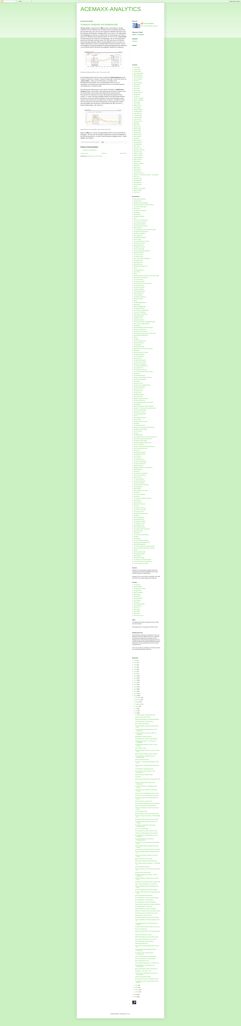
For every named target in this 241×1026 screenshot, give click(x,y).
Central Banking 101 (139, 270)
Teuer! (135, 268)
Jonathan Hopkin (138, 109)
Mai (136, 713)
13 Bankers (137, 471)
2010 (135, 695)
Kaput (135, 218)
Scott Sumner (137, 169)
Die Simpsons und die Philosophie (142, 559)
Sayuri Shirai (137, 167)
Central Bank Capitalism (140, 237)
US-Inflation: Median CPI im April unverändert (146, 819)
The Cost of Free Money (140, 312)
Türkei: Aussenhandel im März (143, 976)
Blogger (128, 1014)
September (138, 704)
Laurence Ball (137, 119)
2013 (135, 689)
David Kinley (137, 84)
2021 (135, 671)
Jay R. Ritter (137, 104)
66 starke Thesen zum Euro (141, 421)
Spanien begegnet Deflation (142, 866)
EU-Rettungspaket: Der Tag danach (144, 900)
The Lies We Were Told (140, 341)
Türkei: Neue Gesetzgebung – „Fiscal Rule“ (146, 884)
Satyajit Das (137, 165)
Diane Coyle (137, 90)
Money (135, 273)
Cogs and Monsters (139, 293)
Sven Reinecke (137, 182)
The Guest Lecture (138, 254)
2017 (135, 680)
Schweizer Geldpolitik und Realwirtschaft (99, 24)
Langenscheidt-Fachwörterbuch (142, 542)
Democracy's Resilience (140, 224)
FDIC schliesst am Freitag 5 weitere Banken (146, 738)
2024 (135, 665)
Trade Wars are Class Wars (141, 314)
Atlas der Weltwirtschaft (140, 306)
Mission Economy (138, 298)
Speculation (137, 381)
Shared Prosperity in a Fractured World (144, 204)
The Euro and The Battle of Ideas (142, 385)
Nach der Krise (137, 477)
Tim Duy (136, 186)
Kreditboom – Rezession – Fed (143, 971)
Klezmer (136, 550)
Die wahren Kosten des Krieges (142, 529)
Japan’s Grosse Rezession (142, 759)
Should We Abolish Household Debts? (143, 327)
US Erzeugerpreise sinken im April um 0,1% (146, 830)
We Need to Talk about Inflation (142, 251)
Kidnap (135, 337)
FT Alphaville (137, 585)
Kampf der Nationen (139, 289)
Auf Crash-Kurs (137, 458)
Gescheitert (137, 496)
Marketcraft (136, 350)
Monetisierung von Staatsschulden (144, 774)
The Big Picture (137, 590)
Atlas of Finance (138, 227)
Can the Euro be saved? (140, 362)
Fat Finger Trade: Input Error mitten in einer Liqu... (147, 926)
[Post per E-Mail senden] (102, 142)
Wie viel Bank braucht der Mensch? (143, 438)
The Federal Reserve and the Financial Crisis (145, 437)
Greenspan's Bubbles (139, 553)
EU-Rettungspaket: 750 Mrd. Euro (143, 906)
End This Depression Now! (140, 448)
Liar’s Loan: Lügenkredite (141, 828)
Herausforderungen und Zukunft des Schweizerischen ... (144, 839)
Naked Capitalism (138, 592)
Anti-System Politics (139, 316)
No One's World (138, 431)
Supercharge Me (138, 235)
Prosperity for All (138, 390)
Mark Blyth (136, 123)
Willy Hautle (137, 192)
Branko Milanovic (138, 75)
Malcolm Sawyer (138, 121)
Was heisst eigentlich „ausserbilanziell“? (145, 958)
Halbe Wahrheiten (138, 531)
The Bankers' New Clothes (140, 440)
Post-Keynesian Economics (141, 226)
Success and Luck (138, 383)
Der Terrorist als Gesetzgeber (141, 534)
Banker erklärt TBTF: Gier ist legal (143, 858)
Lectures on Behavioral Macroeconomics (144, 446)
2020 (135, 673)
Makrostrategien (138, 469)
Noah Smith (137, 611)
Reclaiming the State (139, 346)
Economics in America (139, 243)
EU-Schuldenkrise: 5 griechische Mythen (145, 902)
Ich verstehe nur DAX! (139, 523)
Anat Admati (137, 67)
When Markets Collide (139, 527)
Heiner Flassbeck (138, 92)
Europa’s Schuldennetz (141, 929)
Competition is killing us (140, 297)
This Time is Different (139, 483)
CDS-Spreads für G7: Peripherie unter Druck (146, 913)
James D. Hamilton (138, 98)
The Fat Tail (137, 492)
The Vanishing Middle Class (141, 366)
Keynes (136, 415)
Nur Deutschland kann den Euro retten (143, 402)
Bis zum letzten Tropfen (140, 552)
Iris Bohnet (136, 96)
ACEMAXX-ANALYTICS (110, 9)
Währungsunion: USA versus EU (143, 915)
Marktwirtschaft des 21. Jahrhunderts (143, 467)
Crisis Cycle (137, 208)
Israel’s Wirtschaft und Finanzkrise (144, 895)
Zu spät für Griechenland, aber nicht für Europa (147, 917)
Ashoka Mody (137, 71)
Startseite (104, 153)
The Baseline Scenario (139, 588)
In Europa (136, 506)
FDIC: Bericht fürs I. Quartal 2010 (143, 801)
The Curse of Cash (138, 389)
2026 (135, 660)
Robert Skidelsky (138, 157)
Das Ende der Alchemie (140, 360)
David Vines (137, 86)
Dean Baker (137, 88)
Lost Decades (137, 456)
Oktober (137, 702)
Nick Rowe (136, 138)
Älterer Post (123, 153)
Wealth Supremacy (138, 245)
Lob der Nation (137, 344)
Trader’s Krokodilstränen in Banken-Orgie (145, 956)
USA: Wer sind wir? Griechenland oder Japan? (147, 795)
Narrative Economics (139, 320)
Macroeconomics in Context (141, 352)
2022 (135, 669)
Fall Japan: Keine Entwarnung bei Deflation (146, 754)
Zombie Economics (138, 465)
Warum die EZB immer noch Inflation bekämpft (147, 719)
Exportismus (137, 304)
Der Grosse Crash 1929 (140, 509)
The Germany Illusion (139, 354)
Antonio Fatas (137, 69)
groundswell (137, 532)
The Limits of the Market (140, 379)
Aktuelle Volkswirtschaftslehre (141, 484)
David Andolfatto (138, 83)
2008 (135, 997)
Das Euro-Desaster (138, 356)
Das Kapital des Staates (140, 417)
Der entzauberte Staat (139, 291)
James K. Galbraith (138, 100)
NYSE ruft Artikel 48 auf (141, 811)
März (136, 987)
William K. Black (138, 190)
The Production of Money (140, 369)
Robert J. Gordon (138, 155)
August (137, 706)
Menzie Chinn (137, 127)
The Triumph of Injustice (140, 222)
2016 (135, 682)
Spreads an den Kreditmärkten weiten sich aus (147, 793)
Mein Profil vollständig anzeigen (149, 26)
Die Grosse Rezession (139, 481)
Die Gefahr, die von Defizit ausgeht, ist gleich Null (147, 881)
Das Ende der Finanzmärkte (141, 513)
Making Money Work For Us (141, 266)
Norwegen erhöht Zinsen (141, 943)
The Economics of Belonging (141, 310)
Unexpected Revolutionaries (141, 231)
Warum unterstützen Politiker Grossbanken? (146, 968)
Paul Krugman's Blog (139, 604)
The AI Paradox (137, 201)
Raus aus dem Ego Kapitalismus (142, 258)
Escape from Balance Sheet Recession (144, 406)
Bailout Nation (137, 488)
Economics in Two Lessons (141, 331)
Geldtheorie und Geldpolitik (141, 203)
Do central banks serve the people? (143, 283)
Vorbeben (136, 536)
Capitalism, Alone (138, 318)
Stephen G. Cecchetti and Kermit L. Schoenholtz (146, 175)
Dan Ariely (136, 81)
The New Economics (139, 285)
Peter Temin (137, 146)
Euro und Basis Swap (140, 748)
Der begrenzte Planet (139, 308)
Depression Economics (140, 504)
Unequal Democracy (139, 519)
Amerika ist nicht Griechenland (143, 872)
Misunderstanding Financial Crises (142, 442)
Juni (136, 710)
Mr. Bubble (136, 515)
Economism (137, 373)
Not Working (137, 325)
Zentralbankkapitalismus (140, 302)
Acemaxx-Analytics (148, 23)
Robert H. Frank (138, 152)
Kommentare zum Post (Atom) (94, 156)
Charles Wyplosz (138, 79)
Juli (136, 708)
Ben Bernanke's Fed (139, 525)
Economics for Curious (139, 412)
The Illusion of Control (139, 247)
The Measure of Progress (140, 210)
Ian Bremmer (137, 94)
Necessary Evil (137, 358)
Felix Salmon (137, 609)
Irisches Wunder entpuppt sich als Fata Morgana (147, 803)
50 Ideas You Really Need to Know (142, 377)
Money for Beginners (139, 252)
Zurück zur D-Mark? (139, 444)
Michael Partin (137, 129)
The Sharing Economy (139, 375)
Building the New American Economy (143, 348)
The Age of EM (137, 392)
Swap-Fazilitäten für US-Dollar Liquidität (145, 908)
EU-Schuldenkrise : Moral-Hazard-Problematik (147, 897)
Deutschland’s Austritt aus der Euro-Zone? (146, 939)
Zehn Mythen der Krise (139, 454)
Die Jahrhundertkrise (139, 479)
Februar (137, 989)
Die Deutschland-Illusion (140, 414)
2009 (135, 994)
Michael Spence (138, 134)
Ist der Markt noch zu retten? (141, 490)
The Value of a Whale (139, 281)
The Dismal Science (139, 511)
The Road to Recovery (139, 425)
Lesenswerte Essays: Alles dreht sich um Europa (147, 849)
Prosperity (136, 339)
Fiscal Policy (137, 272)
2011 (135, 693)
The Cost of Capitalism (139, 494)
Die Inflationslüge (138, 435)
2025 (135, 662)
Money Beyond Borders (140, 199)
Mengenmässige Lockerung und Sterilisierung (147, 813)
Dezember (138, 697)
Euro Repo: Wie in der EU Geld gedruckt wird (146, 979)
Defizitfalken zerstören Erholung (143, 736)
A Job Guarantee (138, 295)
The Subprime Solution (139, 521)
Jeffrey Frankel (137, 105)
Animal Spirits (137, 500)
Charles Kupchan (138, 77)
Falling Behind (137, 555)
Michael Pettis (137, 130)
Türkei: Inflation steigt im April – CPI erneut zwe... (147, 963)
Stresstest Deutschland (139, 452)
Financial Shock (138, 502)
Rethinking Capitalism (139, 387)
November (138, 699)
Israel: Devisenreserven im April (143, 934)
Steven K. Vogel (138, 178)
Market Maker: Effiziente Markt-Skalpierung (146, 861)
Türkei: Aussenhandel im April (142, 717)
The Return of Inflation (139, 233)
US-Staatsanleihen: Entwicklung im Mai (145, 715)
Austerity (136, 433)
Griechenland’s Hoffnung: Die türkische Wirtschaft (147, 904)
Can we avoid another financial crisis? (143, 371)
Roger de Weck (138, 159)
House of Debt (137, 419)
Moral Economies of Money (141, 277)
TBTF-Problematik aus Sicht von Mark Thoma (146, 937)
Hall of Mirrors (137, 404)
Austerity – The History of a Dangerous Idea (145, 408)
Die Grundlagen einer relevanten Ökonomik (145, 229)
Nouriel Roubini (138, 606)
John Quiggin (137, 107)
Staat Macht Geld (138, 262)
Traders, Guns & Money (140, 475)
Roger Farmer (137, 161)
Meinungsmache (138, 486)
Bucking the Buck (138, 264)
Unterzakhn (137, 450)
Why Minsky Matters (139, 394)
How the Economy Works (140, 410)
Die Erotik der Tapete (139, 557)
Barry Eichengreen (138, 73)
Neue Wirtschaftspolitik (139, 544)
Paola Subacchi (138, 140)
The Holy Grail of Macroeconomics (142, 498)
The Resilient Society (139, 287)
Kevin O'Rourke (138, 113)
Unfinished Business (139, 343)
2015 (135, 684)
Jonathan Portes (138, 111)
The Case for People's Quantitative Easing (144, 321)
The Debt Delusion (138, 279)
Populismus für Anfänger (140, 364)
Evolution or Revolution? (140, 329)
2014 (135, 687)
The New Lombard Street (140, 461)
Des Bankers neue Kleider (140, 429)
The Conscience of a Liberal (141, 563)
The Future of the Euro (139, 400)
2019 (135, 676)
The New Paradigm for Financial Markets (144, 546)
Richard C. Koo (137, 148)
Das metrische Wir (138, 368)
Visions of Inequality (139, 249)
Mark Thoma (137, 125)
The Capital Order (138, 260)
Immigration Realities (139, 216)
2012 (135, 691)
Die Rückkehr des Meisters (140, 473)
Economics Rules (138, 396)
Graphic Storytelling (139, 517)
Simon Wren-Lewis (138, 173)
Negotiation (137, 212)
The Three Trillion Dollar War (141, 540)
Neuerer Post (84, 153)
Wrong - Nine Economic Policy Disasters (144, 427)
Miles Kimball (137, 136)
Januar (137, 992)
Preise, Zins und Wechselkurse (141, 323)
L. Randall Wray (138, 115)
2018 (135, 678)
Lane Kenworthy (138, 117)
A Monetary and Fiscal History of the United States (146, 275)
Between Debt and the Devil (141, 398)
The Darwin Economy (139, 460)
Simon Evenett (137, 171)
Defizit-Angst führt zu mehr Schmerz (144, 721)
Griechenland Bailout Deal (142, 960)
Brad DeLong (137, 594)
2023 (135, 667)
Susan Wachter (137, 180)
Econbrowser (137, 596)
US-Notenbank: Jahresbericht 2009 (144, 769)
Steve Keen (137, 176)
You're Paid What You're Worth (141, 241)
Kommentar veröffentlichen (90, 150)
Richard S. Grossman (139, 150)
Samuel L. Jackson (138, 163)
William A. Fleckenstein (139, 188)
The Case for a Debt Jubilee (141, 220)
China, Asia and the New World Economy (144, 548)
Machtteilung (137, 538)
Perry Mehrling (137, 144)
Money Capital (137, 239)
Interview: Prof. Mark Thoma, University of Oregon (147, 911)
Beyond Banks (137, 214)
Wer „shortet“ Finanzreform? (142, 723)
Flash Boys (136, 423)
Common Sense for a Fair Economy (143, 561)
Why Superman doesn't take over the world (145, 333)
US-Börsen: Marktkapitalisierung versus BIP (146, 833)
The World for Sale (138, 256)
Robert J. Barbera (138, 153)
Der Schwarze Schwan (139, 463)
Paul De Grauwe (138, 142)
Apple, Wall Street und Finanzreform (144, 941)
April (136, 985)
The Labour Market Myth (140, 206)
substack (134, 41)
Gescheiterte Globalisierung (141, 335)
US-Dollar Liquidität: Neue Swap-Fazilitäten (146, 889)
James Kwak (137, 102)
